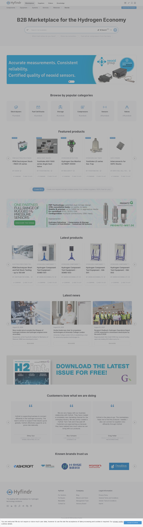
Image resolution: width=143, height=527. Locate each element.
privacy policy (118, 522)
